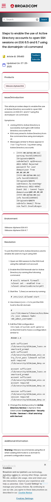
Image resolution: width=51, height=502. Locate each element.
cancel (37, 19)
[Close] (45, 465)
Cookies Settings (24, 498)
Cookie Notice (25, 492)
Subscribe (36, 59)
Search (44, 20)
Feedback (36, 55)
